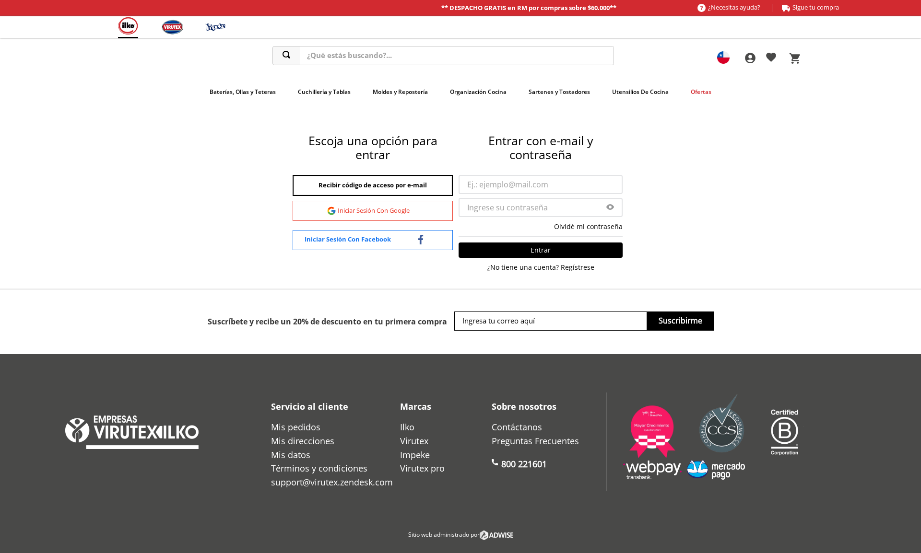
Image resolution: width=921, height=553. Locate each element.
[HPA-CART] (749, 58)
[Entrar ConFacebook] (372, 240)
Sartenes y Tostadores (559, 92)
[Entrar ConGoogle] (372, 210)
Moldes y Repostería (400, 92)
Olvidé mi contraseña (588, 226)
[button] (610, 207)
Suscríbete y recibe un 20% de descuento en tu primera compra (327, 321)
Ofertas (701, 92)
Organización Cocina (478, 92)
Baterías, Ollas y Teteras (243, 92)
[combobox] (443, 55)
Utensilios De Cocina (640, 92)
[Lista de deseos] (771, 59)
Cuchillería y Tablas (324, 92)
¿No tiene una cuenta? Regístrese (540, 267)
